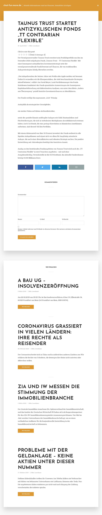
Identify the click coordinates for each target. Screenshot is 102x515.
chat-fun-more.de (12, 5)
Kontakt (70, 5)
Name (20, 219)
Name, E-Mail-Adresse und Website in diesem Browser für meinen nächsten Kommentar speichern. (49, 229)
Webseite (65, 219)
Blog (62, 5)
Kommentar (22, 194)
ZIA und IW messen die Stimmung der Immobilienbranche (49, 393)
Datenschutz (90, 5)
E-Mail (42, 219)
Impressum (79, 5)
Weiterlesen (26, 306)
